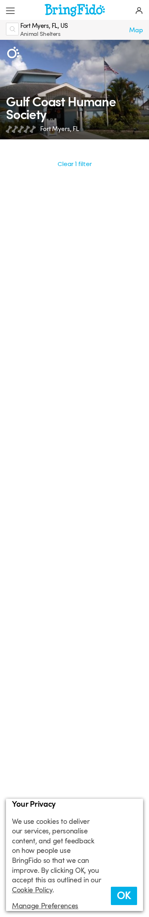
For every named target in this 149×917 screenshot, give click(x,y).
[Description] (13, 53)
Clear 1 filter (75, 164)
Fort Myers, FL (59, 129)
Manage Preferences (45, 905)
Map (136, 30)
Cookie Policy (32, 890)
